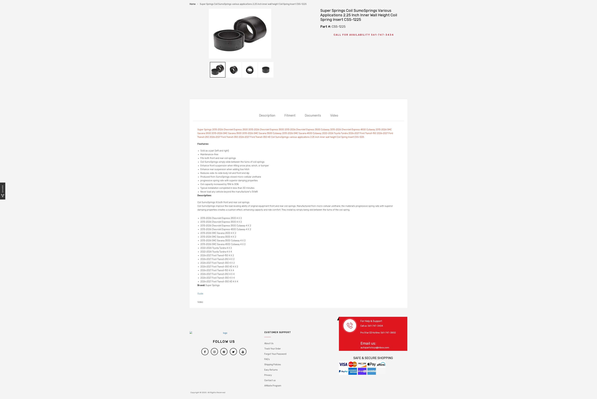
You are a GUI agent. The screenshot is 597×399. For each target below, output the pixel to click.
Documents (313, 115)
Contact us (270, 380)
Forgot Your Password (275, 354)
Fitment (290, 115)
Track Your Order (272, 348)
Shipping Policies (272, 364)
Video (334, 115)
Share (3, 189)
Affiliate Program (272, 385)
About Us (268, 343)
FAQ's (267, 359)
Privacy (268, 375)
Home (193, 4)
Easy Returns (271, 370)
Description (267, 115)
